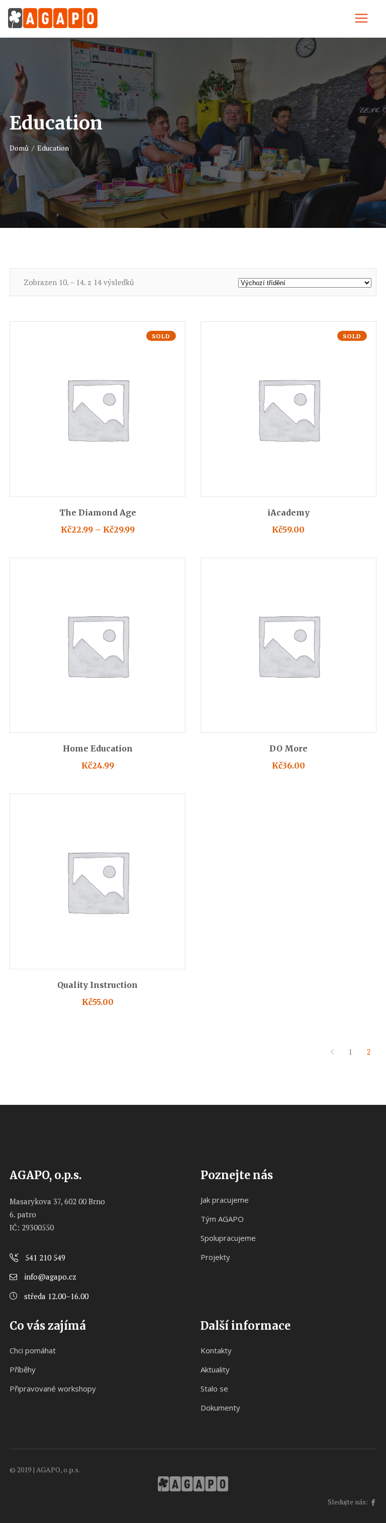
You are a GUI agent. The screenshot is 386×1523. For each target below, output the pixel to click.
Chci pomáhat (33, 1350)
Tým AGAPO (222, 1219)
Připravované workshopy (53, 1388)
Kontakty (216, 1350)
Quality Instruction (97, 985)
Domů (19, 148)
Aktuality (215, 1369)
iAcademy (288, 512)
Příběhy (23, 1369)
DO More (288, 748)
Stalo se (214, 1388)
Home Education (98, 748)
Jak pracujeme (225, 1200)
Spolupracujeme (228, 1238)
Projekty (215, 1257)
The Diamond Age (97, 512)
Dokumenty (220, 1408)
